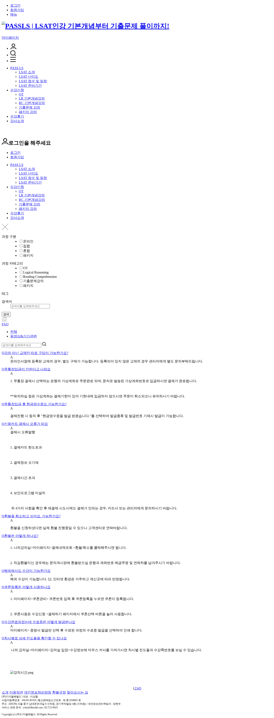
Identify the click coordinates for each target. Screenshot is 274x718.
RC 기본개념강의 (32, 103)
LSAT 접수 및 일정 (33, 81)
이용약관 (16, 692)
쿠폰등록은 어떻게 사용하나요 (26, 587)
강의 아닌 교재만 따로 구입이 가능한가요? (35, 353)
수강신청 (17, 90)
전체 (13, 332)
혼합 (26, 251)
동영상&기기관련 (23, 336)
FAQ (5, 324)
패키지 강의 (28, 112)
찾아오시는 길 (77, 692)
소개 (5, 692)
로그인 (15, 5)
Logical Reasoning (36, 272)
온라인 (28, 241)
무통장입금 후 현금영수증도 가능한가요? (34, 404)
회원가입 (17, 10)
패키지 (28, 255)
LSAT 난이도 (28, 76)
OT (21, 94)
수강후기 (17, 116)
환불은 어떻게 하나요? (20, 536)
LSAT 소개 (27, 72)
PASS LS (16, 68)
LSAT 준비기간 (30, 85)
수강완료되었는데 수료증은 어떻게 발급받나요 (38, 622)
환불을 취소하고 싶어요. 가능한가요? (31, 516)
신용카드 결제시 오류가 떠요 (25, 424)
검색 (6, 314)
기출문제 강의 (29, 107)
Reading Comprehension (40, 276)
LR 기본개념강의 (32, 98)
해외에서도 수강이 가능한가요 (26, 571)
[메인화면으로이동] (85, 26)
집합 (26, 246)
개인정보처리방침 (37, 692)
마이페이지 (10, 37)
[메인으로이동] (4, 320)
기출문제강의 (33, 281)
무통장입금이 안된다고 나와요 (26, 369)
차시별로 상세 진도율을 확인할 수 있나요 (34, 638)
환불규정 (59, 692)
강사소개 (17, 121)
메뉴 (13, 14)
